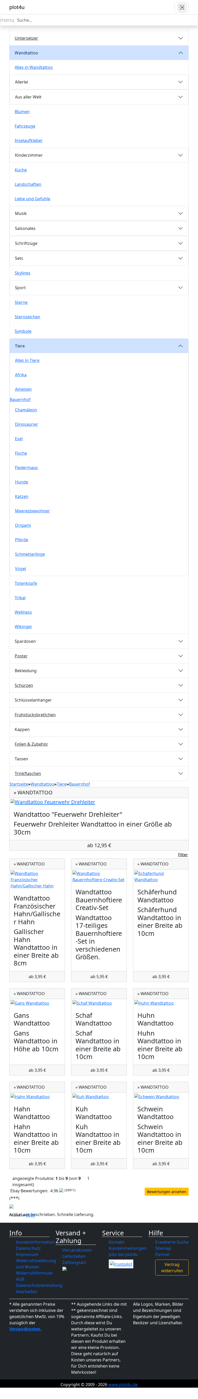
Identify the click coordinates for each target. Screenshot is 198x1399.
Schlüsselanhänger (33, 700)
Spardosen (25, 641)
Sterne (21, 302)
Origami (23, 525)
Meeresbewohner (32, 511)
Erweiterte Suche (171, 1242)
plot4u (16, 7)
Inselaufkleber (29, 140)
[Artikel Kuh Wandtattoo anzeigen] (99, 1097)
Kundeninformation (35, 1242)
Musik (21, 213)
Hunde (21, 482)
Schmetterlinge (30, 554)
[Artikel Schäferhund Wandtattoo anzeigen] (160, 876)
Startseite (18, 784)
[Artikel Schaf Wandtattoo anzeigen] (99, 1003)
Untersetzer (26, 38)
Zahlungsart (74, 1262)
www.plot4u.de (123, 1384)
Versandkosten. (25, 1329)
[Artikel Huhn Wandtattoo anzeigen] (160, 1003)
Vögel (20, 568)
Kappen (22, 729)
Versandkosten (77, 1250)
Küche (21, 170)
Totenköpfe (26, 583)
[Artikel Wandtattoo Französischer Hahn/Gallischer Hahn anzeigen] (37, 879)
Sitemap (163, 1248)
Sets (19, 258)
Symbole (23, 331)
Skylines (22, 273)
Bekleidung (26, 670)
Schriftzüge (26, 243)
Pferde (21, 540)
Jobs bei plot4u (123, 1254)
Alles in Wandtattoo (34, 67)
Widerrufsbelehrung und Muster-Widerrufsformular (36, 1267)
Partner (162, 1254)
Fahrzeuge (25, 126)
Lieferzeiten (73, 1256)
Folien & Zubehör (31, 744)
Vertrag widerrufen (172, 1267)
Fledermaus (26, 467)
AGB (20, 1279)
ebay (30, 1215)
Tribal (20, 598)
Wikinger (23, 626)
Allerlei (21, 82)
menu (7, 19)
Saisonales (25, 228)
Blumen (22, 111)
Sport (20, 287)
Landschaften (28, 184)
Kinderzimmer (29, 155)
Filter (183, 854)
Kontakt (116, 1242)
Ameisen (23, 389)
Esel (19, 439)
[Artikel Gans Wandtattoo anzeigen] (37, 1003)
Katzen (21, 496)
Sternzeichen (27, 317)
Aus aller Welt (28, 97)
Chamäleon (26, 410)
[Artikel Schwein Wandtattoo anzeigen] (160, 1097)
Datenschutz (28, 1248)
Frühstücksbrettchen (35, 715)
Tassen (21, 759)
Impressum (27, 1254)
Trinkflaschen (28, 773)
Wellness (23, 612)
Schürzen (24, 685)
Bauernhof (20, 399)
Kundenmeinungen (127, 1248)
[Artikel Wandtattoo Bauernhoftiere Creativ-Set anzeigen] (99, 876)
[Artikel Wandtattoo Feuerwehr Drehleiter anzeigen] (99, 802)
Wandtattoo (26, 53)
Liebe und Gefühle (32, 199)
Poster (21, 656)
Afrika (21, 375)
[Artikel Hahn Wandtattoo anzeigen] (37, 1097)
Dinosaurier (26, 424)
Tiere (20, 346)
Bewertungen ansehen (166, 1191)
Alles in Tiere (27, 360)
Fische (21, 453)
